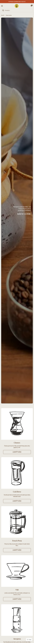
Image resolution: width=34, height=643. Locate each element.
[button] (31, 5)
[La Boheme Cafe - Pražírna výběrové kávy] (16, 6)
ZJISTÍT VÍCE (17, 452)
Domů (2, 15)
